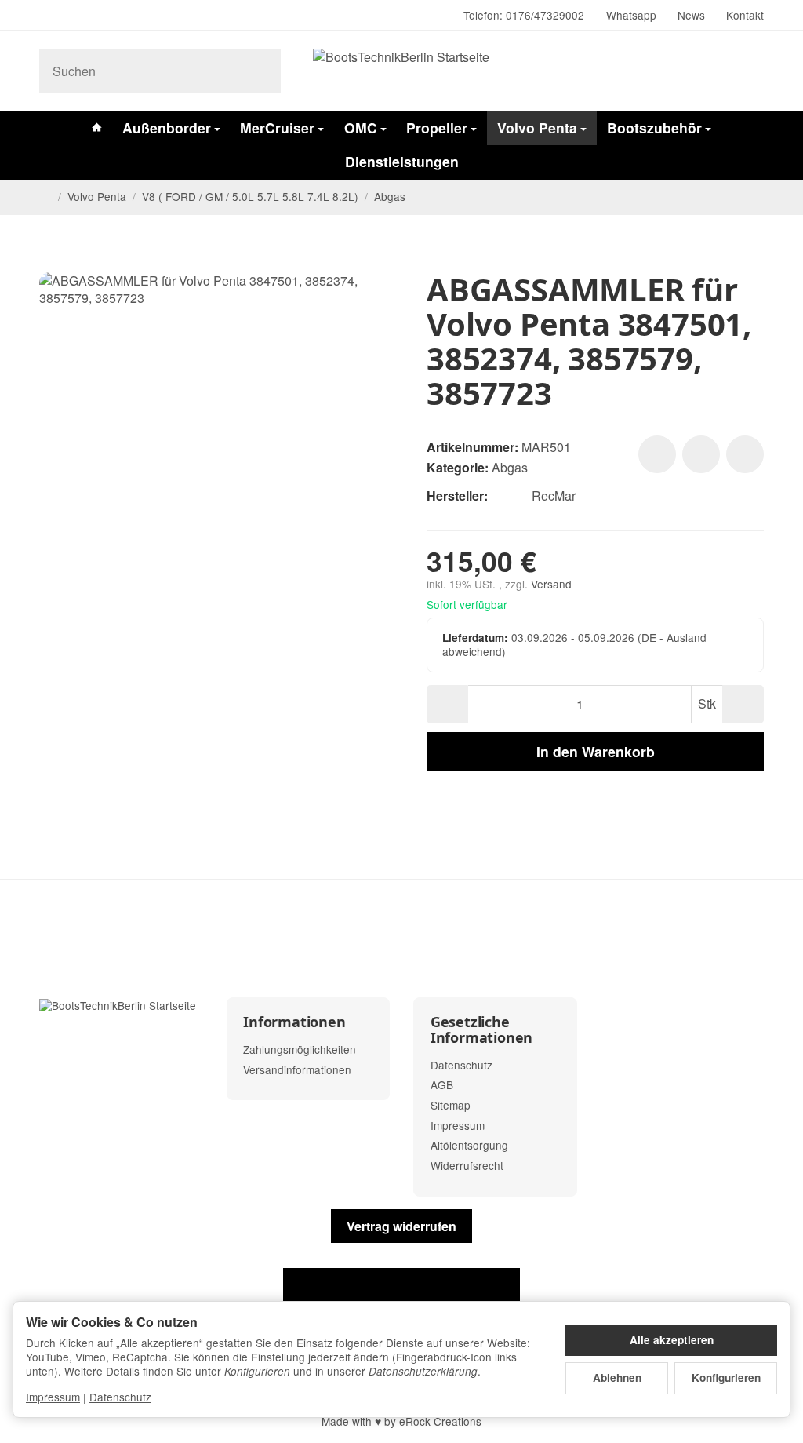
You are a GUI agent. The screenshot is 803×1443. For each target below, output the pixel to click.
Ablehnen (617, 1377)
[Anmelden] (710, 71)
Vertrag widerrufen (401, 1226)
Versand (551, 584)
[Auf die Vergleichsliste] (701, 454)
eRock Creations (440, 1421)
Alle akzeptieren (672, 1339)
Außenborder (166, 127)
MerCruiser (277, 127)
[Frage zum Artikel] (745, 454)
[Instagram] (45, 15)
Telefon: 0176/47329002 (523, 15)
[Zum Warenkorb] (749, 71)
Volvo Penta (537, 127)
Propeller (436, 127)
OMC (360, 127)
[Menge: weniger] (447, 704)
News (691, 15)
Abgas (510, 467)
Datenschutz (120, 1397)
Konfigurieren (726, 1377)
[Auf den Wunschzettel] (657, 454)
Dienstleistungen (402, 161)
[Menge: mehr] (743, 704)
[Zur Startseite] (401, 70)
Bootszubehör (654, 127)
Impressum (53, 1397)
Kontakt (745, 15)
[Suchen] (261, 71)
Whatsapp (631, 15)
